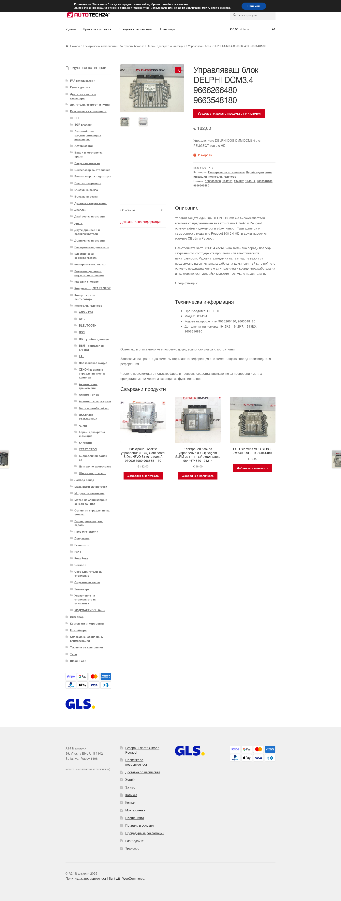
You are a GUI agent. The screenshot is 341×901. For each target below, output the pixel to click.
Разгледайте (134, 840)
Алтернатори (83, 146)
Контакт (131, 802)
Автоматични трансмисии (88, 386)
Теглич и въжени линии (86, 647)
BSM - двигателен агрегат (91, 347)
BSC (82, 332)
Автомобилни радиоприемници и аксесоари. (87, 135)
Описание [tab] (127, 210)
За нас (130, 787)
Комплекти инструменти (87, 623)
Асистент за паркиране (95, 401)
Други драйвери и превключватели (87, 232)
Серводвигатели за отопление (88, 573)
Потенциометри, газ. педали (88, 523)
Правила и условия (97, 29)
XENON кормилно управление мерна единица (92, 373)
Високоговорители (87, 183)
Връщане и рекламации (135, 29)
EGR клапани (83, 124)
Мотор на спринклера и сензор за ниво (90, 502)
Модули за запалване (89, 493)
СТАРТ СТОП (88, 449)
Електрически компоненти (100, 46)
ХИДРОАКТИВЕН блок (89, 610)
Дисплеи (80, 210)
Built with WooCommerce (126, 878)
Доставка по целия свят (142, 772)
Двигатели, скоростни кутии (90, 104)
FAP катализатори (82, 80)
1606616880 (213, 181)
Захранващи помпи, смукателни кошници (89, 273)
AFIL (82, 319)
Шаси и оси (78, 661)
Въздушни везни (86, 196)
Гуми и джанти (80, 87)
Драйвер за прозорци (89, 216)
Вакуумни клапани (87, 163)
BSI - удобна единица (94, 339)
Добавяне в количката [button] (143, 476)
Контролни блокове (132, 46)
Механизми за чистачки (90, 486)
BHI (76, 118)
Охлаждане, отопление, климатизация (86, 639)
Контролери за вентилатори (84, 297)
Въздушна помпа (86, 190)
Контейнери (78, 630)
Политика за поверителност (136, 762)
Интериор (77, 617)
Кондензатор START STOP (92, 288)
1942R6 (227, 181)
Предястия (81, 538)
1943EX (250, 181)
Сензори (80, 565)
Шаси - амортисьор (92, 473)
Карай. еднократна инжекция (166, 46)
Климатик (85, 442)
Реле (77, 552)
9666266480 (201, 185)
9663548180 (265, 181)
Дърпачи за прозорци (89, 240)
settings (225, 8)
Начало (75, 46)
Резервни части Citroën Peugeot (142, 750)
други (78, 223)
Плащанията (134, 818)
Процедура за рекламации (144, 833)
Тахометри (82, 589)
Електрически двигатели (91, 247)
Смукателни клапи (87, 582)
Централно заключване (95, 466)
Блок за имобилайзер (94, 408)
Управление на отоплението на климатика (85, 599)
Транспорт (167, 29)
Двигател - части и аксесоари (83, 96)
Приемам (253, 6)
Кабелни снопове (86, 281)
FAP (81, 356)
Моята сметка (135, 810)
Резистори (81, 545)
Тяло (73, 654)
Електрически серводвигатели (85, 255)
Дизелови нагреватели (90, 203)
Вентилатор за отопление (92, 170)
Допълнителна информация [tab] (140, 221)
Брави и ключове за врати (88, 154)
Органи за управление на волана (92, 512)
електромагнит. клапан (90, 264)
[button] (178, 70)
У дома (71, 29)
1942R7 (239, 181)
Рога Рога (81, 558)
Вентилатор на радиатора (92, 176)
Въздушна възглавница (88, 417)
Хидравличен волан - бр (94, 458)
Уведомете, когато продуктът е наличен (229, 113)
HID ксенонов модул (93, 363)
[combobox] (252, 15)
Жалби (130, 779)
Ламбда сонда (84, 480)
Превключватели (86, 531)
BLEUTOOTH (87, 325)
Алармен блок (89, 394)
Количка (131, 795)
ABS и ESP (86, 312)
